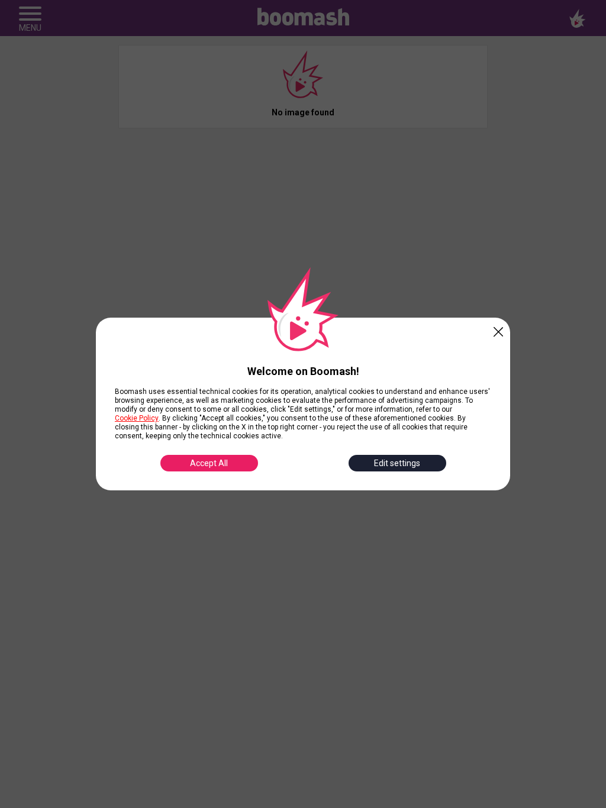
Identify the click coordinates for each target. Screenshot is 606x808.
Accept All (209, 463)
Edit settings (397, 463)
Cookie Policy (137, 418)
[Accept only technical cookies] (498, 329)
